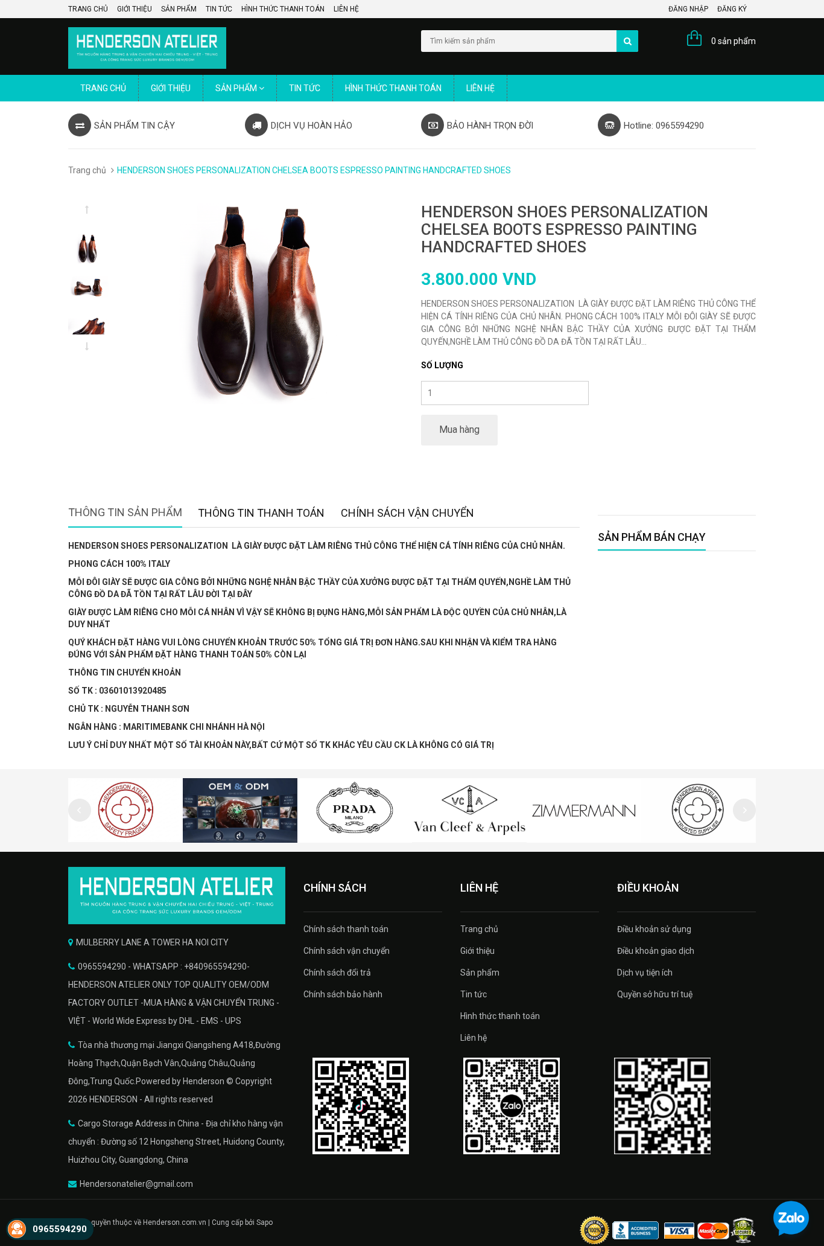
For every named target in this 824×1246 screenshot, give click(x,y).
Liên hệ (346, 9)
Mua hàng (459, 429)
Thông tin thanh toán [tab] (261, 512)
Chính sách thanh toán (345, 929)
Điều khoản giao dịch (655, 951)
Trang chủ (88, 9)
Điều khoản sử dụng (654, 929)
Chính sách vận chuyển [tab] (407, 512)
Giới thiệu (134, 9)
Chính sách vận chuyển (346, 951)
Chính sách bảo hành (342, 994)
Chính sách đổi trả (337, 972)
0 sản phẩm (733, 41)
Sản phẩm (179, 9)
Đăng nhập (688, 9)
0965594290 (60, 1229)
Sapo (264, 1222)
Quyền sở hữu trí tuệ (654, 994)
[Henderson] (176, 895)
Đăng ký (732, 9)
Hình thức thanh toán (283, 9)
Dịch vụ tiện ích (645, 972)
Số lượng (442, 365)
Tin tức (219, 9)
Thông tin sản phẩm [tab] (125, 512)
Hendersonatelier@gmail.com (136, 1184)
